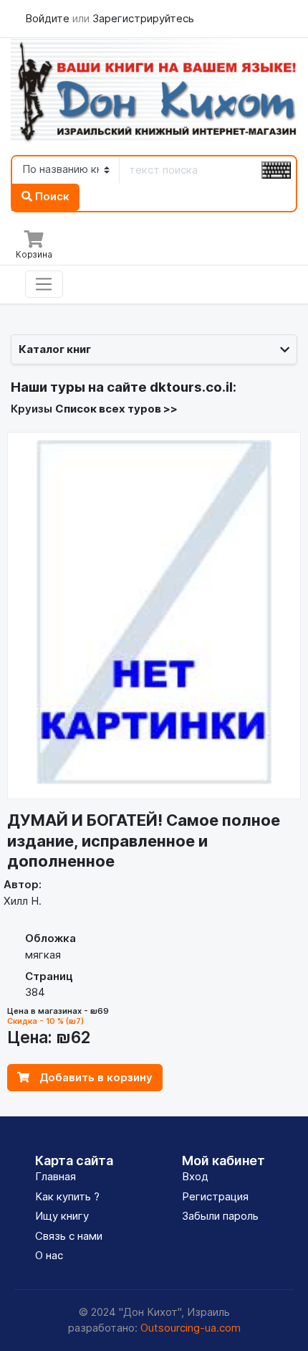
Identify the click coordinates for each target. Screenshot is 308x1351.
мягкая (43, 954)
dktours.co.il (191, 387)
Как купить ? (67, 1196)
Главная (55, 1176)
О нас (49, 1255)
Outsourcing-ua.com (190, 1327)
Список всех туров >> (116, 408)
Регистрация (215, 1196)
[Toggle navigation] (44, 284)
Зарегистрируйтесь (143, 18)
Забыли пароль (220, 1216)
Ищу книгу (62, 1216)
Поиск (50, 196)
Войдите (48, 18)
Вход (195, 1176)
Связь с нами (68, 1236)
